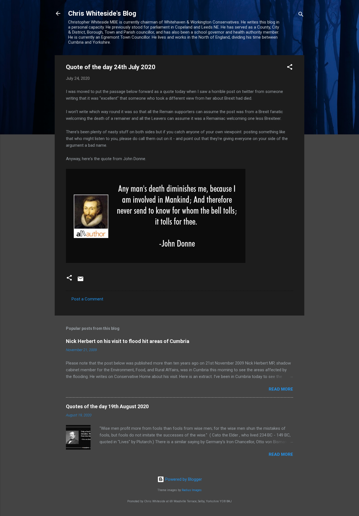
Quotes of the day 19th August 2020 (107, 406)
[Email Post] (80, 280)
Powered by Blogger (183, 479)
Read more (281, 389)
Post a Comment (87, 299)
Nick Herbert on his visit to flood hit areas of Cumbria (127, 341)
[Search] (301, 15)
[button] (289, 68)
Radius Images (192, 490)
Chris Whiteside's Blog (102, 13)
